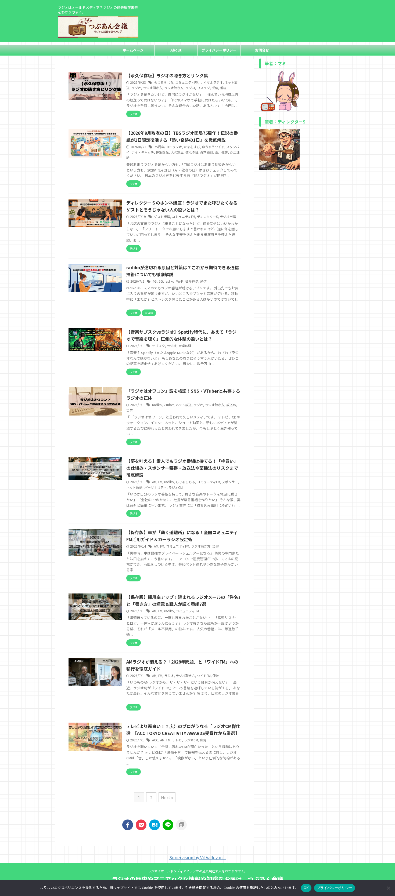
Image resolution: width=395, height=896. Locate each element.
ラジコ (190, 87)
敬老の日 (191, 152)
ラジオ (136, 87)
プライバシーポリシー (219, 50)
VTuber (169, 404)
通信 (203, 281)
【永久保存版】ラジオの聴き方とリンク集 (167, 75)
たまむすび (192, 146)
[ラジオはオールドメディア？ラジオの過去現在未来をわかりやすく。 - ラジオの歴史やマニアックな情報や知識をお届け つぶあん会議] (154, 824)
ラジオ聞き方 (152, 87)
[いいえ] (388, 888)
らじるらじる (163, 82)
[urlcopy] (181, 824)
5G (161, 281)
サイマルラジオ (211, 82)
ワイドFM (204, 675)
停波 (216, 675)
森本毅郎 (206, 152)
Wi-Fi (180, 281)
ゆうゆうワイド (213, 146)
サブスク (158, 345)
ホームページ (133, 50)
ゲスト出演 (162, 216)
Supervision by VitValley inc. (197, 857)
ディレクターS (207, 216)
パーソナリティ (155, 487)
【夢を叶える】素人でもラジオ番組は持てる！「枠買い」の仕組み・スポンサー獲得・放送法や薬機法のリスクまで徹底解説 (182, 468)
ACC (155, 740)
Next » (167, 797)
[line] (168, 824)
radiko (169, 281)
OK (306, 888)
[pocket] (141, 824)
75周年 (159, 146)
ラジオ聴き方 (174, 87)
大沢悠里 (177, 152)
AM (154, 481)
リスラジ (203, 87)
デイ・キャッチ (142, 152)
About (176, 50)
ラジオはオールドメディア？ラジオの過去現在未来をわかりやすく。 (197, 871)
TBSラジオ (174, 146)
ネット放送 (183, 404)
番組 (223, 87)
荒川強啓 (221, 152)
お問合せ (262, 50)
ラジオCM (175, 487)
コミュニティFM (186, 82)
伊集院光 (162, 152)
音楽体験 (184, 345)
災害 (129, 410)
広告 (203, 740)
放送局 (231, 404)
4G (154, 281)
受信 (215, 87)
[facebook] (127, 824)
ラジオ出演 (228, 216)
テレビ (177, 740)
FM (160, 481)
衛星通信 (191, 281)
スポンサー (230, 481)
